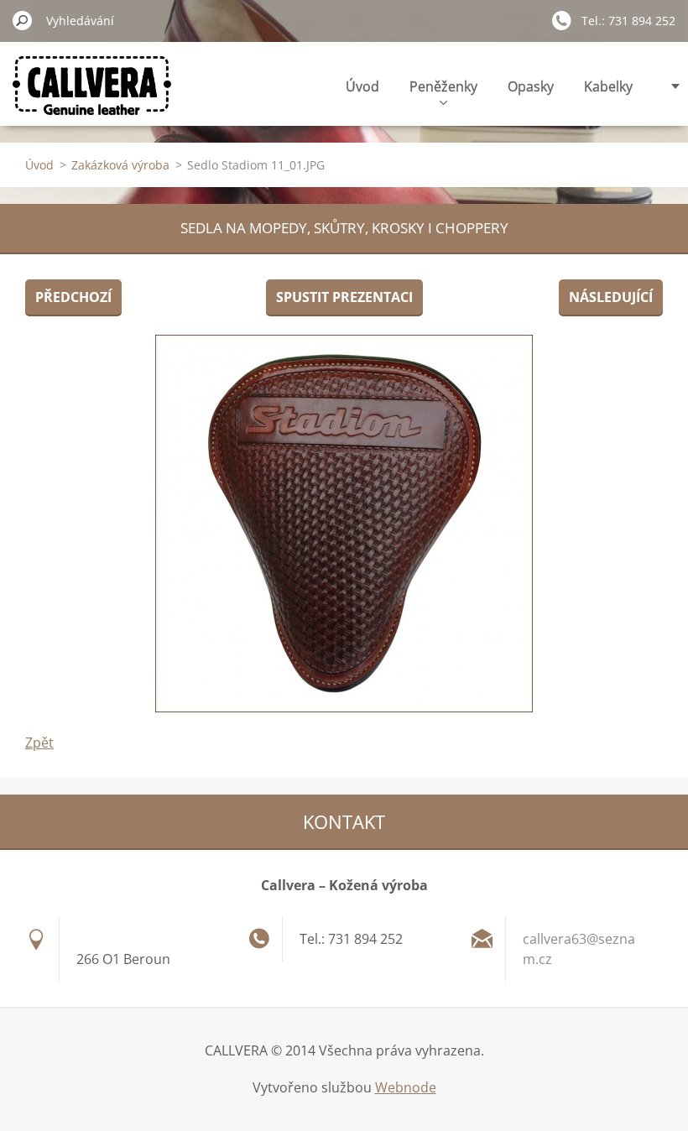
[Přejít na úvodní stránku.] (92, 95)
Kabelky (608, 86)
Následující (611, 297)
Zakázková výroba (120, 165)
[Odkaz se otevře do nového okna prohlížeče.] (344, 523)
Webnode (405, 1087)
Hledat (23, 20)
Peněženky (443, 86)
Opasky (531, 86)
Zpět (39, 742)
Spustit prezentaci (344, 297)
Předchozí (73, 297)
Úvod (362, 86)
